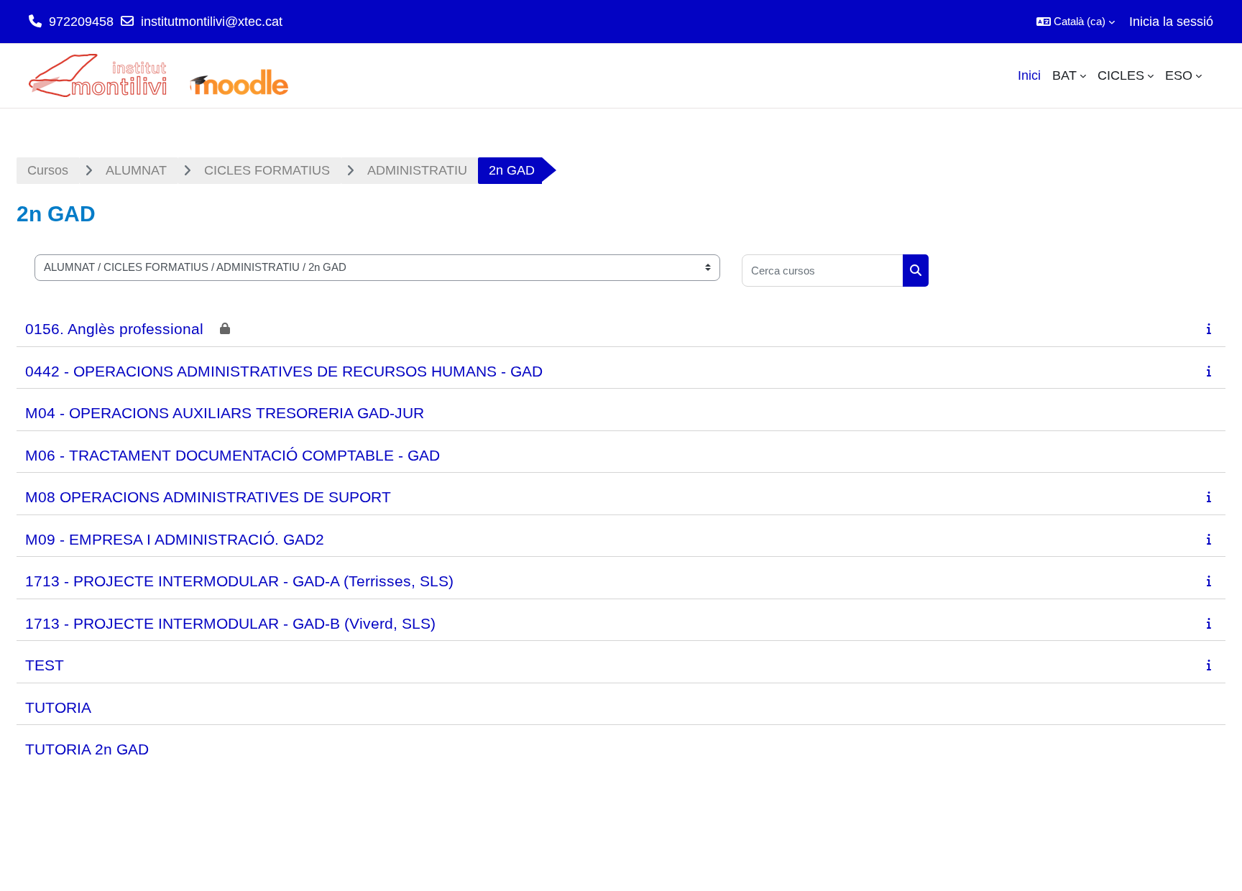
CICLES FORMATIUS (267, 170)
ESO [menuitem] (1178, 75)
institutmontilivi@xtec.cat (211, 21)
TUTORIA (58, 707)
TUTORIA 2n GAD (87, 749)
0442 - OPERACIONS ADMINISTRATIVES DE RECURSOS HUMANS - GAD (284, 371)
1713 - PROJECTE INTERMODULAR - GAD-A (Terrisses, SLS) (239, 581)
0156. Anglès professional (114, 328)
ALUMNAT (136, 170)
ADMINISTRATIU (417, 170)
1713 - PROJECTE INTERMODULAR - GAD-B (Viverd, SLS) (230, 623)
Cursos (47, 170)
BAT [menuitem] (1064, 75)
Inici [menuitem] (1029, 75)
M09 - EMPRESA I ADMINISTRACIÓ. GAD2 (174, 539)
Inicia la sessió (1171, 21)
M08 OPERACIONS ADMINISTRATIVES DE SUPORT (208, 497)
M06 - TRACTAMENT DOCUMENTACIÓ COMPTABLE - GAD (232, 455)
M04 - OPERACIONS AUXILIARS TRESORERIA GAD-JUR (224, 413)
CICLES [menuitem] (1121, 75)
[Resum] (1212, 328)
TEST (44, 665)
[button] (1075, 21)
